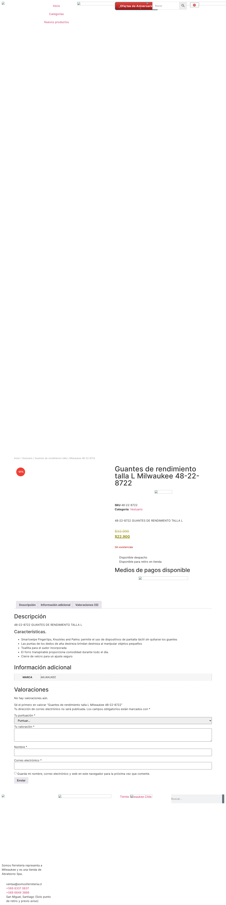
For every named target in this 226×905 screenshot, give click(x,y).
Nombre (20, 746)
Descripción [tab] (27, 605)
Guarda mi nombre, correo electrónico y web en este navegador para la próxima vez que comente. (83, 773)
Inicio (56, 6)
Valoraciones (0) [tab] (87, 605)
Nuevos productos (56, 22)
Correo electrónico (28, 760)
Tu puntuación (24, 715)
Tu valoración (24, 726)
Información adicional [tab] (55, 605)
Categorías (56, 14)
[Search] (223, 798)
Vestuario (27, 458)
